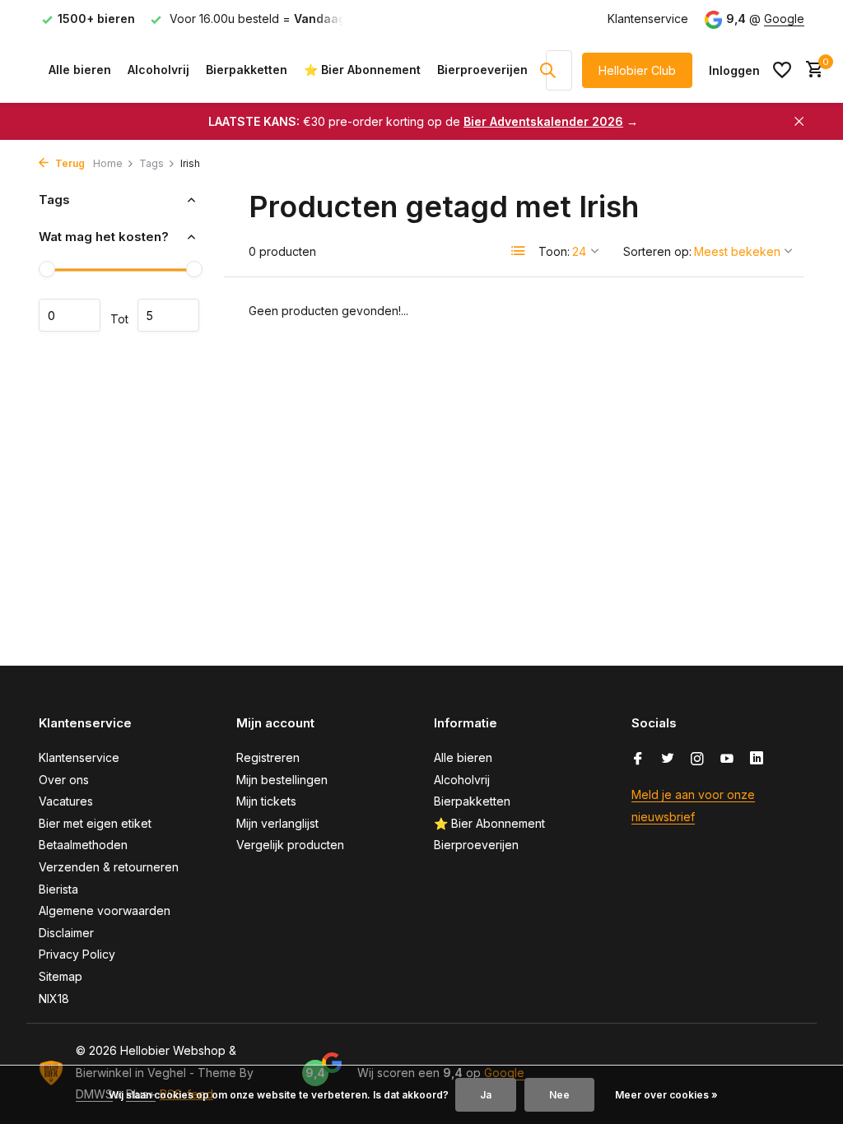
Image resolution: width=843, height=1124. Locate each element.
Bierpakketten (246, 70)
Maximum (168, 315)
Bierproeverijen (482, 70)
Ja (485, 1095)
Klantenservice (648, 19)
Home (108, 163)
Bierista (58, 889)
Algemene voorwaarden (104, 910)
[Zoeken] (547, 70)
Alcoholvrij (158, 70)
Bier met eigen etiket (95, 823)
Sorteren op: (657, 251)
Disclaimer (66, 933)
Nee (559, 1095)
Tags (151, 163)
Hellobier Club (637, 70)
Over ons (64, 780)
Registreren (268, 757)
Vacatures (66, 801)
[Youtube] (727, 759)
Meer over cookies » (666, 1095)
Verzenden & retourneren (109, 867)
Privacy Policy (77, 954)
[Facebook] (638, 759)
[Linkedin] (756, 759)
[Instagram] (697, 759)
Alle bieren (80, 70)
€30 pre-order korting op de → (423, 121)
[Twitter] (667, 759)
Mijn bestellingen (282, 780)
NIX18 (54, 999)
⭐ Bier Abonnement (362, 70)
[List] (518, 251)
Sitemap (60, 976)
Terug (69, 163)
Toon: (554, 251)
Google (784, 19)
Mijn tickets (266, 801)
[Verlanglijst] (782, 70)
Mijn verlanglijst (277, 823)
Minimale (69, 315)
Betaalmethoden (83, 845)
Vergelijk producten (290, 845)
